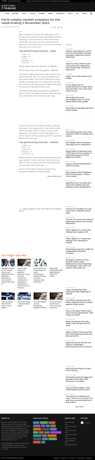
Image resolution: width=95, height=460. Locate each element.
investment (37, 442)
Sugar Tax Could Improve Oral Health (79, 77)
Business (42, 13)
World (84, 13)
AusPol (41, 432)
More (15, 440)
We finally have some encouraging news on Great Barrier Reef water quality (78, 100)
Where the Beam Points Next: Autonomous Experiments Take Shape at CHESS (79, 313)
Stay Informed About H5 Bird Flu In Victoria (78, 370)
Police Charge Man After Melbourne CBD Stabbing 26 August (78, 292)
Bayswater (31, 209)
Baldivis (25, 209)
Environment (37, 435)
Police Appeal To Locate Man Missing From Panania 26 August (78, 241)
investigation (52, 439)
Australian (52, 422)
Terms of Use (71, 458)
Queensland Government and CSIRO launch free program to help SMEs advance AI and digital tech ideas (79, 154)
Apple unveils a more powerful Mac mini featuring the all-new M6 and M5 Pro (79, 334)
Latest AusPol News (71, 445)
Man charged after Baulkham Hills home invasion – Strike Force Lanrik (78, 174)
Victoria (21, 211)
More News (80, 407)
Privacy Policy (81, 458)
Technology (60, 13)
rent (51, 209)
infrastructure (52, 435)
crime (43, 442)
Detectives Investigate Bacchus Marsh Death (80, 109)
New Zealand (37, 439)
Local (24, 13)
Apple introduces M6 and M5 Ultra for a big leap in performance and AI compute (79, 345)
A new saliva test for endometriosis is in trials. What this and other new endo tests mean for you (79, 88)
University (53, 429)
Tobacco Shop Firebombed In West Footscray (78, 165)
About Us (56, 458)
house (38, 209)
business (45, 439)
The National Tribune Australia (14, 458)
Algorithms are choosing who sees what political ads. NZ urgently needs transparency (78, 185)
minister (47, 432)
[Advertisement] (60, 7)
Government (43, 422)
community (37, 426)
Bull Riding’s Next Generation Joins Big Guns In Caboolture (78, 144)
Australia (36, 422)
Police (43, 426)
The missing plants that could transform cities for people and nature (79, 134)
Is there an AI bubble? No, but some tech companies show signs (78, 211)
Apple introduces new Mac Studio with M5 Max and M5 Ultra (78, 323)
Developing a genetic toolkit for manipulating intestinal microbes (79, 251)
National (15, 13)
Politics (33, 13)
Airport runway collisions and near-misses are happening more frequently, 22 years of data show (47, 1)
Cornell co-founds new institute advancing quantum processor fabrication (79, 221)
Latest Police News (70, 438)
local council (37, 429)
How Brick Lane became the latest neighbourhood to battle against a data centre (79, 302)
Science (50, 13)
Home (7, 13)
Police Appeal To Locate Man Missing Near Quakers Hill (78, 231)
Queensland (45, 429)
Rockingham (57, 209)
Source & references (54, 176)
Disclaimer (89, 458)
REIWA (47, 209)
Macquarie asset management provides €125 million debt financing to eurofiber (79, 379)
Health (70, 13)
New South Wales (56, 432)
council (36, 432)
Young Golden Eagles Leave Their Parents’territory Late (78, 389)
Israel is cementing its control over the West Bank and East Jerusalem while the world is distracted (78, 54)
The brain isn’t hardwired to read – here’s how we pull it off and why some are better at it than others (79, 399)
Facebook (87, 423)
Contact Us (63, 458)
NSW (47, 426)
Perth (42, 209)
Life (77, 13)
